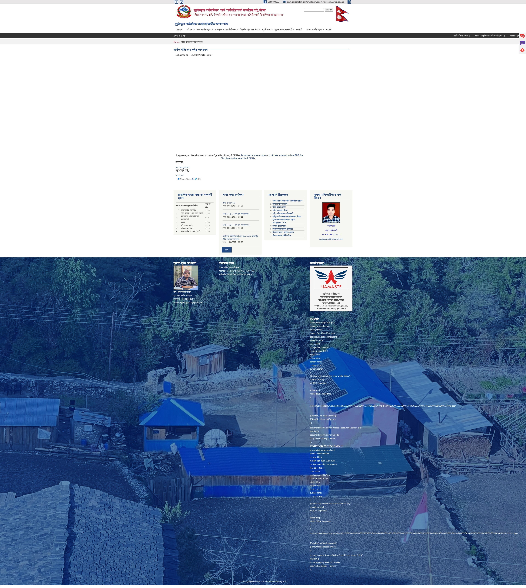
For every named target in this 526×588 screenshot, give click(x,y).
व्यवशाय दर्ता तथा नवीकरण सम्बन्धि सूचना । (466, 36)
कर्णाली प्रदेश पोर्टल (279, 226)
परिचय (189, 29)
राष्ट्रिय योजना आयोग (280, 204)
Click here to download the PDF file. (238, 158)
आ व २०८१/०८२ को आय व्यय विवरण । (236, 225)
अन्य (226, 250)
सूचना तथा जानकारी (283, 29)
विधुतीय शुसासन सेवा (249, 29)
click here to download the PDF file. (286, 155)
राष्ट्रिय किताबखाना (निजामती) (283, 213)
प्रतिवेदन (266, 29)
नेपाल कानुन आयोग (279, 207)
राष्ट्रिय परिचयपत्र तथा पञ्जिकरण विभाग (287, 216)
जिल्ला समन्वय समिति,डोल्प (282, 235)
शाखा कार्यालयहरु (314, 29)
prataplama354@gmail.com (331, 239)
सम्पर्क (328, 29)
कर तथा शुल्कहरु (182, 167)
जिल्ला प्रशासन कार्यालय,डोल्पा (283, 232)
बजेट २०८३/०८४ (229, 203)
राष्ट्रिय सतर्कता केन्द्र (280, 210)
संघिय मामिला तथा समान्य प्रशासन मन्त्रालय (287, 201)
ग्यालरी (299, 29)
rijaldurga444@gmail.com (191, 302)
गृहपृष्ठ (180, 29)
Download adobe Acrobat (253, 155)
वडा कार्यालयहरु (204, 29)
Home (176, 42)
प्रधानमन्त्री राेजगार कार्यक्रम (283, 229)
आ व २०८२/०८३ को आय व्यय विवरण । (236, 214)
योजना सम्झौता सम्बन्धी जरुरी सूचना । (429, 36)
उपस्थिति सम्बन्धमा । (401, 36)
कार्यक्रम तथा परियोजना (225, 29)
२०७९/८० (180, 175)
